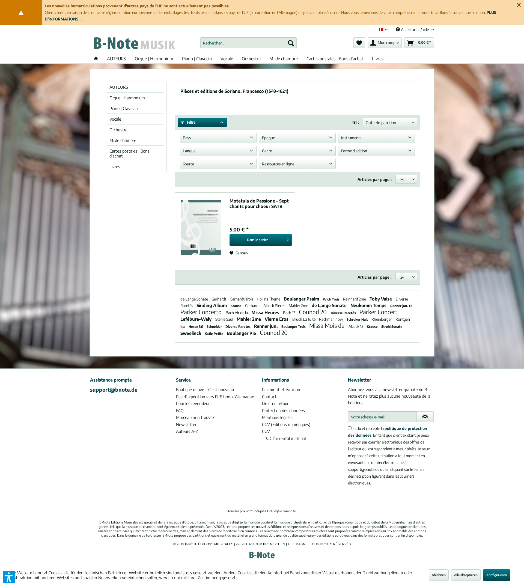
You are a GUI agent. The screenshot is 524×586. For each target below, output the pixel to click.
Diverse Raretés (344, 313)
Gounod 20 (313, 312)
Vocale (115, 119)
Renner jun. (266, 326)
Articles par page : (375, 179)
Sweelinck (191, 333)
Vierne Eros (277, 319)
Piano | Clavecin (123, 108)
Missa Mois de (327, 325)
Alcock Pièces (274, 305)
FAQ (180, 410)
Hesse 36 (196, 327)
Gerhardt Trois (242, 299)
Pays (187, 137)
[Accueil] (96, 59)
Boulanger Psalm (302, 299)
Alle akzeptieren (466, 575)
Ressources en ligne (278, 164)
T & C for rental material (284, 438)
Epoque (268, 137)
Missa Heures (265, 312)
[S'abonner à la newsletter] (425, 416)
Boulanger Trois (293, 327)
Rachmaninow (331, 319)
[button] (9, 577)
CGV (266, 431)
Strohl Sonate (391, 327)
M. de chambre (122, 140)
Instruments (351, 137)
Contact (269, 396)
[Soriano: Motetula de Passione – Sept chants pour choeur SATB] (201, 227)
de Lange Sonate (194, 299)
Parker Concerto (201, 312)
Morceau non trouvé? (195, 417)
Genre (267, 150)
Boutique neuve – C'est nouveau (205, 389)
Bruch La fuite (304, 319)
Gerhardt (219, 299)
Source (188, 164)
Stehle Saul (224, 319)
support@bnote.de (114, 389)
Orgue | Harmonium (127, 97)
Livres (114, 166)
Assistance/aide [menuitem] (415, 29)
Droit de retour (275, 403)
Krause (236, 306)
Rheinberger (382, 319)
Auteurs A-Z (187, 431)
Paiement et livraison (281, 389)
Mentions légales (277, 417)
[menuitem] (248, 42)
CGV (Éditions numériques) (286, 424)
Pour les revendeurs (194, 403)
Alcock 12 (356, 326)
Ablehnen (439, 575)
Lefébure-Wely (196, 319)
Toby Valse (381, 299)
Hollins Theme (269, 299)
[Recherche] (291, 42)
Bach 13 (289, 312)
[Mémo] (359, 42)
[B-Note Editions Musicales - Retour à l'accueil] (134, 44)
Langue (189, 150)
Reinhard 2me (355, 299)
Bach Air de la (237, 312)
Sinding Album (212, 305)
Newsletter (186, 424)
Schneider (215, 327)
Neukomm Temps (369, 305)
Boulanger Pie (242, 333)
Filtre (190, 122)
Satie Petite (214, 334)
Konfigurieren (496, 575)
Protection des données (283, 410)
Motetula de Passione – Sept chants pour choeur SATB (259, 203)
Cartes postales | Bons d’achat (129, 153)
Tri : (355, 122)
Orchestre (118, 129)
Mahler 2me (299, 305)
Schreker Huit (358, 319)
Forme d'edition (354, 150)
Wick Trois (331, 299)
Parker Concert (378, 312)
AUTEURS (118, 87)
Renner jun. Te (401, 306)
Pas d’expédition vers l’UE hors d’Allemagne (215, 396)
